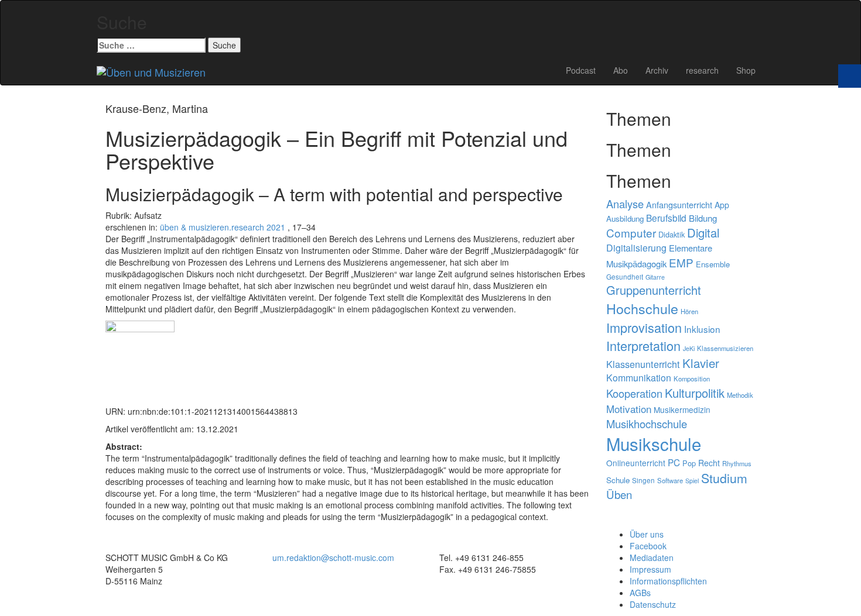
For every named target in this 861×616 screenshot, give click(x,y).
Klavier (700, 363)
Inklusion (702, 328)
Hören (689, 311)
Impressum (650, 569)
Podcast (581, 70)
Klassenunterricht (643, 364)
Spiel (692, 480)
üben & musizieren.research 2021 (222, 227)
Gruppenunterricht (653, 289)
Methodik (740, 395)
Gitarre (655, 277)
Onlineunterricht (635, 463)
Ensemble (713, 264)
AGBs (640, 592)
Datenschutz (653, 604)
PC (674, 462)
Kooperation (634, 393)
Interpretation (643, 345)
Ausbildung (625, 218)
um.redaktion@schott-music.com (333, 557)
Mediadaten (652, 557)
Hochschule (642, 308)
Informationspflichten (668, 581)
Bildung (703, 218)
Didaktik (671, 234)
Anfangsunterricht (679, 204)
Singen (643, 480)
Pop (689, 463)
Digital (703, 232)
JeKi (689, 348)
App (722, 205)
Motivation (628, 408)
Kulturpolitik (695, 392)
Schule (618, 480)
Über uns (647, 534)
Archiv (656, 70)
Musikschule (653, 443)
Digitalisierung (636, 247)
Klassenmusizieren (725, 348)
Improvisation (644, 327)
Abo (620, 70)
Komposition (692, 378)
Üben (619, 494)
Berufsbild (666, 217)
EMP (681, 262)
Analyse (625, 203)
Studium (724, 478)
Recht (709, 463)
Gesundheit (624, 276)
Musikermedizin (682, 409)
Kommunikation (638, 377)
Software (670, 480)
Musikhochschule (646, 423)
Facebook (648, 546)
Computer (631, 232)
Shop (746, 70)
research (702, 70)
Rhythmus (736, 463)
